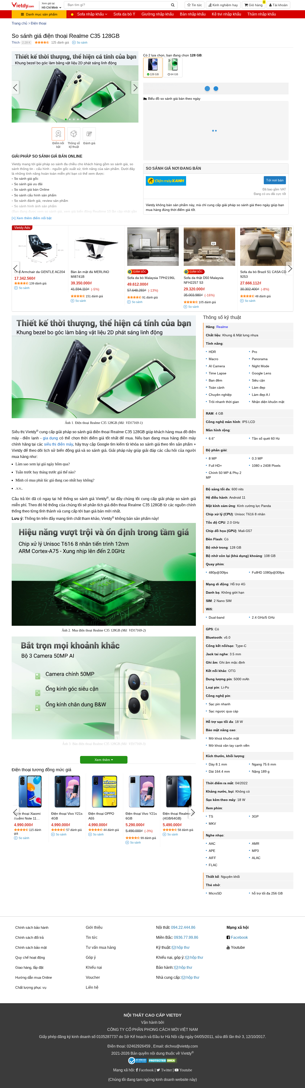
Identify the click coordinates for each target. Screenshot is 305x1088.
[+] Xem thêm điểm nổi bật (31, 218)
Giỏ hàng (256, 4)
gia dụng (50, 438)
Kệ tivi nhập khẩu (226, 14)
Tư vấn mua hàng (101, 947)
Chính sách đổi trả (29, 937)
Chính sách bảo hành (31, 927)
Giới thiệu (94, 927)
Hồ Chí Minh (164, 85)
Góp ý (91, 957)
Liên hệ (92, 987)
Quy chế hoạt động (30, 957)
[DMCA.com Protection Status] (162, 1061)
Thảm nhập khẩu (261, 14)
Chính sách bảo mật (31, 947)
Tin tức (196, 5)
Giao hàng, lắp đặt (29, 967)
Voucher (93, 977)
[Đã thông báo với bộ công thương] (137, 1060)
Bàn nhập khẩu (193, 14)
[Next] (134, 87)
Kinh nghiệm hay (225, 5)
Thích (16, 42)
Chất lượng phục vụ (30, 987)
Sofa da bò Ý (124, 14)
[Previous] (15, 87)
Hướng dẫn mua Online (33, 977)
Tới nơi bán (275, 180)
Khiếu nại (94, 967)
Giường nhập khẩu (158, 14)
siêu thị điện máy (58, 444)
